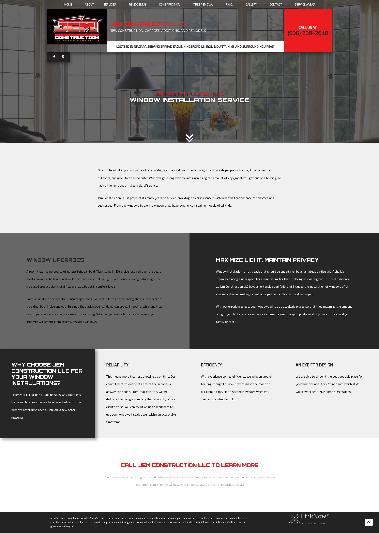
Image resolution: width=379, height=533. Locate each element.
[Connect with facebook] (54, 56)
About (89, 4)
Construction (169, 4)
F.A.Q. (229, 4)
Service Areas (305, 4)
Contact (276, 4)
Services (109, 4)
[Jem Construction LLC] (77, 28)
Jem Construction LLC (147, 24)
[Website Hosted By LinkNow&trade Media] (309, 518)
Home (68, 4)
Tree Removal (203, 4)
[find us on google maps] (63, 56)
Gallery (251, 4)
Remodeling (137, 4)
